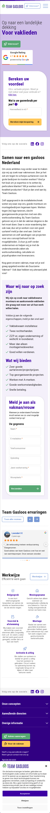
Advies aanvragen (17, 736)
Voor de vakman (16, 744)
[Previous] (30, 519)
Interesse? (34, 6)
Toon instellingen (25, 808)
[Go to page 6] (27, 560)
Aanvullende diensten (14, 713)
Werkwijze (37, 576)
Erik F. (14, 533)
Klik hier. (12, 94)
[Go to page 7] (29, 560)
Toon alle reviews (12, 519)
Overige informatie (12, 723)
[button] (46, 766)
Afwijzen (25, 801)
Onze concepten (11, 703)
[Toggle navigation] (45, 6)
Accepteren (25, 794)
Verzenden (16, 488)
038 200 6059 (10, 760)
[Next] (36, 519)
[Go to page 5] (25, 560)
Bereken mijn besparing (21, 122)
